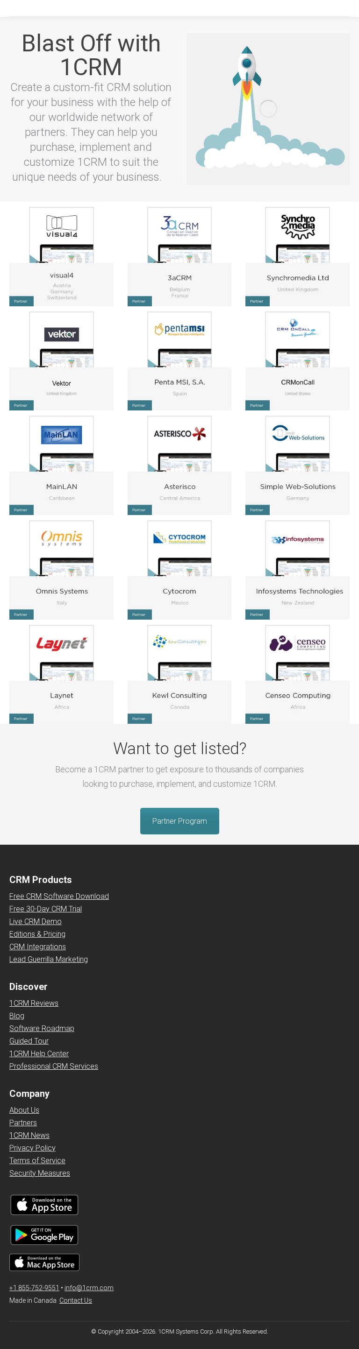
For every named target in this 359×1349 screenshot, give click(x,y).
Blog (16, 1015)
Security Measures (39, 1173)
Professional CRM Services (53, 1066)
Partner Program (179, 821)
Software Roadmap (41, 1028)
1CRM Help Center (39, 1053)
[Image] (61, 254)
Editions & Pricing (37, 934)
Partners (23, 1122)
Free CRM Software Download (59, 896)
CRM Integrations (37, 946)
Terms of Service (37, 1160)
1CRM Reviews (33, 1003)
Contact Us (75, 1300)
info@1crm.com (89, 1288)
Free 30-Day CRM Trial (45, 908)
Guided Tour (29, 1041)
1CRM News (29, 1135)
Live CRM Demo (35, 921)
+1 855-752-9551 (34, 1288)
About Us (24, 1110)
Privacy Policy (32, 1148)
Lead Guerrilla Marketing (48, 959)
